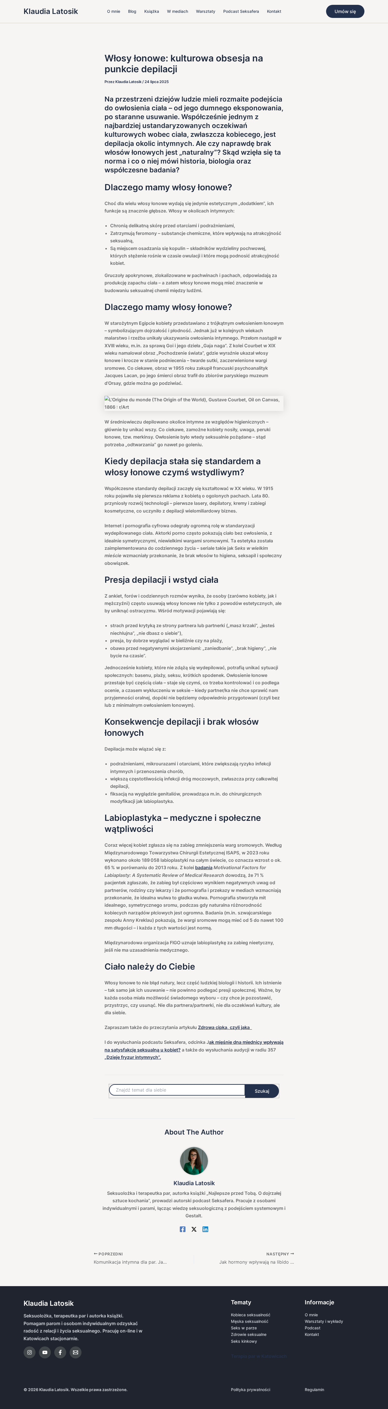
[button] (345, 11)
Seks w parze (244, 1327)
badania (203, 867)
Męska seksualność (249, 1321)
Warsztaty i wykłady (324, 1321)
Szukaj (262, 1091)
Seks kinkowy (244, 1341)
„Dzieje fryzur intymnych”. (133, 1057)
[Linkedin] (205, 1229)
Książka (151, 11)
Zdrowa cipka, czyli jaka (225, 1027)
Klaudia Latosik (51, 11)
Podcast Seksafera (241, 11)
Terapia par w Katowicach (259, 1356)
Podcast (312, 1327)
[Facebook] (182, 1229)
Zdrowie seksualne (248, 1334)
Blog (132, 11)
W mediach (177, 11)
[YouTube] (45, 1352)
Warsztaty (205, 11)
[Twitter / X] (194, 1229)
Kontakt (274, 11)
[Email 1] (76, 1352)
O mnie (113, 11)
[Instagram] (30, 1352)
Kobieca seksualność (250, 1314)
